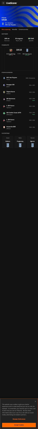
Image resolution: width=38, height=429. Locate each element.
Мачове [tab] (14, 29)
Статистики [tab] (23, 29)
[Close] (35, 401)
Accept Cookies (19, 425)
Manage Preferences (19, 419)
